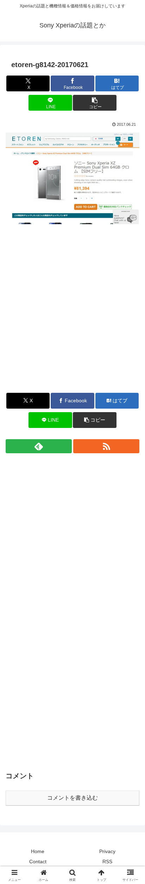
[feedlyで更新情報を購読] (39, 446)
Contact (37, 861)
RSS (107, 861)
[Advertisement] (72, 313)
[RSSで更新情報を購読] (106, 446)
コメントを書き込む (72, 798)
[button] (94, 103)
